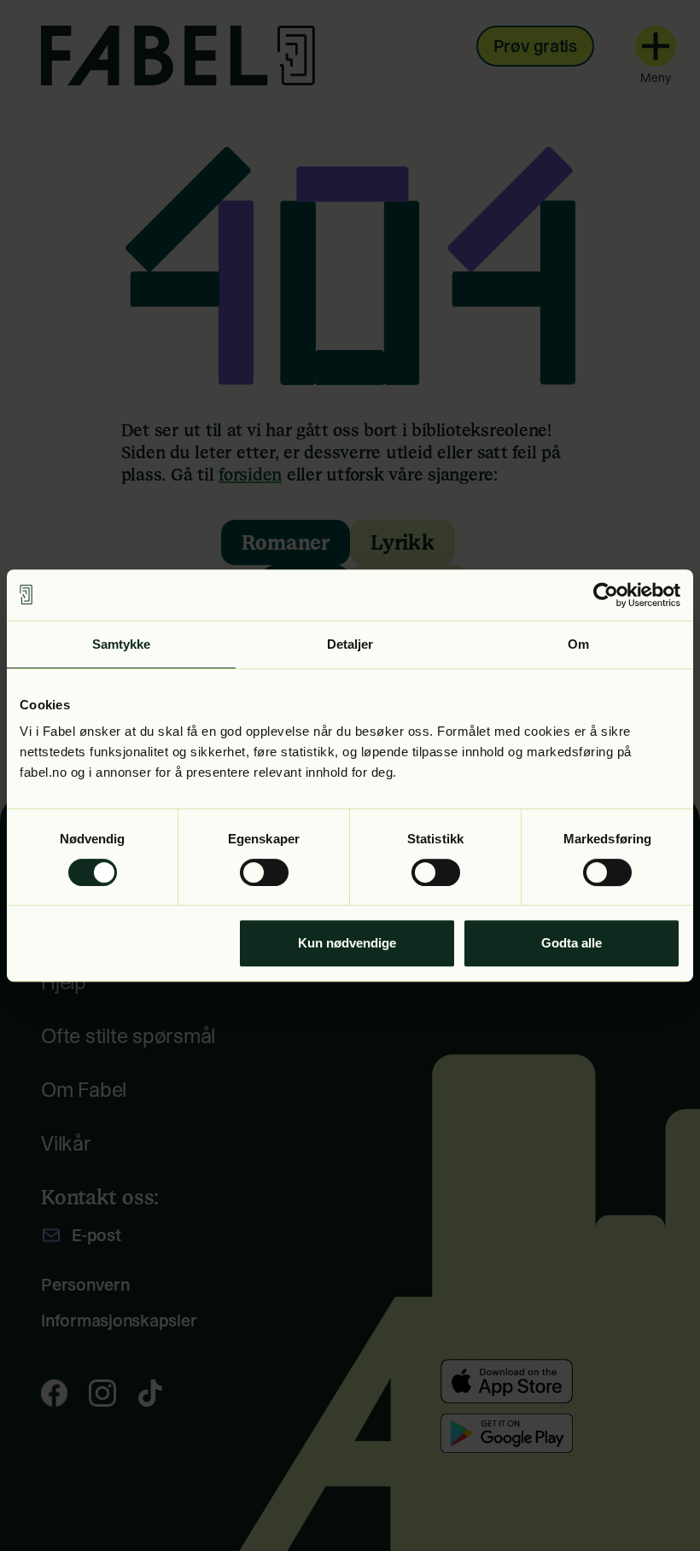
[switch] (264, 872)
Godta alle (571, 943)
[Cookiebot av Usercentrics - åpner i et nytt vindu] (605, 595)
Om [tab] (578, 644)
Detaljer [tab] (350, 644)
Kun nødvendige (347, 943)
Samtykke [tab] (121, 644)
